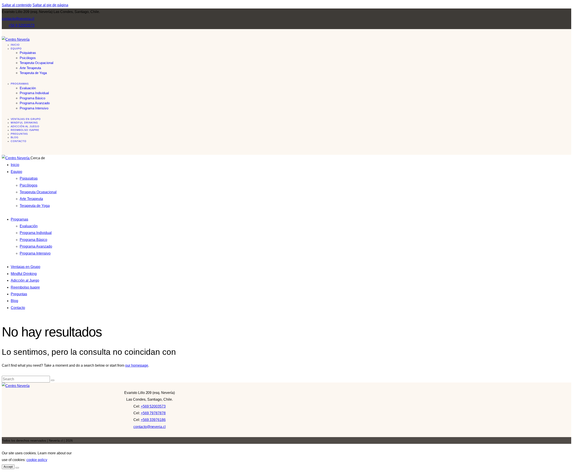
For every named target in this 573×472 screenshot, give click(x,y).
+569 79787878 (153, 413)
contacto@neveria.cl (149, 427)
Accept (8, 466)
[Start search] (52, 380)
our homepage (136, 365)
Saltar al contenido (17, 5)
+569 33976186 (153, 420)
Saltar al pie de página (50, 5)
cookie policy (36, 460)
